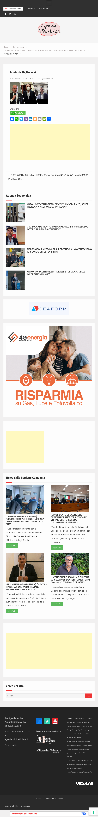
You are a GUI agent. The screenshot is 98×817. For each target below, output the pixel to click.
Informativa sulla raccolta (24, 813)
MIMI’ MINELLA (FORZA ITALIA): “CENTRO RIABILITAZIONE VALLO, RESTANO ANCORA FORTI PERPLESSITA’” (26, 587)
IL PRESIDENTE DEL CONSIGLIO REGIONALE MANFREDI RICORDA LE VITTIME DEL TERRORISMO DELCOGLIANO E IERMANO (69, 518)
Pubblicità (50, 798)
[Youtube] (15, 14)
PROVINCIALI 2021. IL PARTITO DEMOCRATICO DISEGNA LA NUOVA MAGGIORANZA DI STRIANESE (48, 177)
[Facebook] (5, 14)
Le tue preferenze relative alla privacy (60, 813)
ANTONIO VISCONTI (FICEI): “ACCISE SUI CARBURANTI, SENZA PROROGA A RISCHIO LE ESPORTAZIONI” (57, 205)
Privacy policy (11, 745)
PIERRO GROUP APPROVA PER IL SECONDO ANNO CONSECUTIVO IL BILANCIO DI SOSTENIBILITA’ (59, 250)
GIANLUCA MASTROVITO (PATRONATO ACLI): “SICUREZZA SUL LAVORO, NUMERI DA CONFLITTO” (57, 228)
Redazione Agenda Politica (42, 78)
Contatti (60, 798)
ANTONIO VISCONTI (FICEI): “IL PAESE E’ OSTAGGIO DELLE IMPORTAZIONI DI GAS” (56, 273)
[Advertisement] (50, 142)
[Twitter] (10, 14)
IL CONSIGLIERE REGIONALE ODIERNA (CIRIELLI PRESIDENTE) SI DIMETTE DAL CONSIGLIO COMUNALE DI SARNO (70, 580)
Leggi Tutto (12, 545)
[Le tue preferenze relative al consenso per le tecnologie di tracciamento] (93, 812)
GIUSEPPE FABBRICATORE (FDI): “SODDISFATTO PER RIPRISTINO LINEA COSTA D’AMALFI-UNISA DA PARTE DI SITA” (25, 520)
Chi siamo (38, 798)
